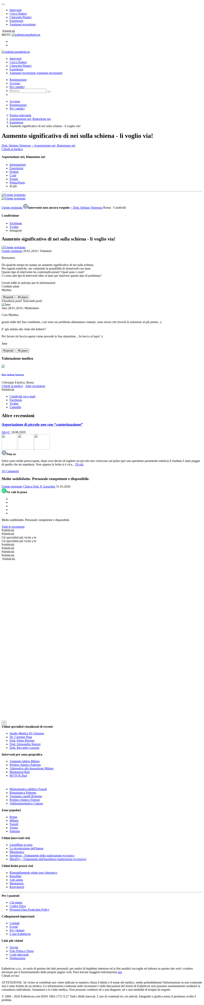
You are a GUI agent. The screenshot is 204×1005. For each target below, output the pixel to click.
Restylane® (17, 887)
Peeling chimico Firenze (25, 799)
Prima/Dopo (17, 182)
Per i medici (17, 87)
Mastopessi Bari (20, 772)
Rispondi (8, 297)
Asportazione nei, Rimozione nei (30, 119)
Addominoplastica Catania (26, 803)
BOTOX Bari (18, 775)
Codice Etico (18, 906)
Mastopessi (17, 883)
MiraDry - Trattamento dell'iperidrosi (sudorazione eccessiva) (48, 859)
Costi (13, 175)
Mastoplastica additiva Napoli (28, 789)
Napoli (14, 824)
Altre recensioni (35, 386)
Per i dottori (17, 930)
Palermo (15, 831)
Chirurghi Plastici (20, 17)
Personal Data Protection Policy (29, 909)
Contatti (15, 923)
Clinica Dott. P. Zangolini (39, 486)
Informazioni (18, 164)
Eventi (14, 926)
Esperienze (16, 20)
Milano (14, 820)
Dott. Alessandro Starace (25, 744)
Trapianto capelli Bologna (26, 796)
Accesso (15, 83)
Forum (14, 179)
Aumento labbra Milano (25, 761)
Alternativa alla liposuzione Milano (32, 768)
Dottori (14, 171)
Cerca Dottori (18, 13)
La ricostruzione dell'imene (26, 848)
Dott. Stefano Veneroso (16, 145)
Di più (79, 464)
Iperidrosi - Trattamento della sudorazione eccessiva (42, 855)
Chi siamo (16, 902)
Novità (14, 947)
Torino (14, 827)
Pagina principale (20, 115)
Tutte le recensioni (13, 526)
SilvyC (6, 432)
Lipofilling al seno (21, 844)
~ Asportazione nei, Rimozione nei (53, 145)
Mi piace (22, 297)
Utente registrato (12, 207)
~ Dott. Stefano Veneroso (86, 207)
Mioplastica (17, 852)
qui (120, 972)
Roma (13, 817)
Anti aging (16, 879)
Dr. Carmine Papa (21, 737)
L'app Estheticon (20, 934)
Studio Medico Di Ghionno (27, 733)
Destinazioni (17, 958)
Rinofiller (16, 876)
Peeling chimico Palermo (25, 764)
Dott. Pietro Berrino (22, 740)
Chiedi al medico (12, 149)
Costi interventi (19, 954)
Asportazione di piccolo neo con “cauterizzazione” (42, 424)
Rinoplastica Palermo (23, 792)
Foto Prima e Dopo (22, 951)
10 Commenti (10, 471)
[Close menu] (3, 4)
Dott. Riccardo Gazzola (24, 747)
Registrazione (18, 79)
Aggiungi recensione (23, 24)
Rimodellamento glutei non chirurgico (33, 872)
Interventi (16, 10)
